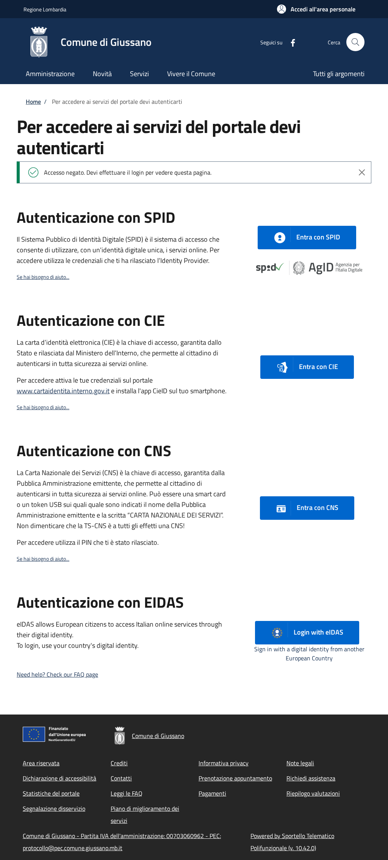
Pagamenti (212, 793)
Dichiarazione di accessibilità (59, 778)
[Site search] (355, 42)
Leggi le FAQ (126, 793)
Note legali (300, 763)
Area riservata (41, 763)
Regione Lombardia (44, 9)
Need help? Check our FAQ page (57, 674)
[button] (316, 9)
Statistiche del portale (51, 793)
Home (33, 101)
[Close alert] (362, 172)
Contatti (121, 778)
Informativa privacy (224, 763)
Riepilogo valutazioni (313, 793)
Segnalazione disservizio (54, 808)
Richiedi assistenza (310, 778)
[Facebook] (289, 42)
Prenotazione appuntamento (235, 778)
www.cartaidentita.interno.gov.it (63, 391)
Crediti (119, 763)
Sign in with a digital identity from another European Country (309, 653)
